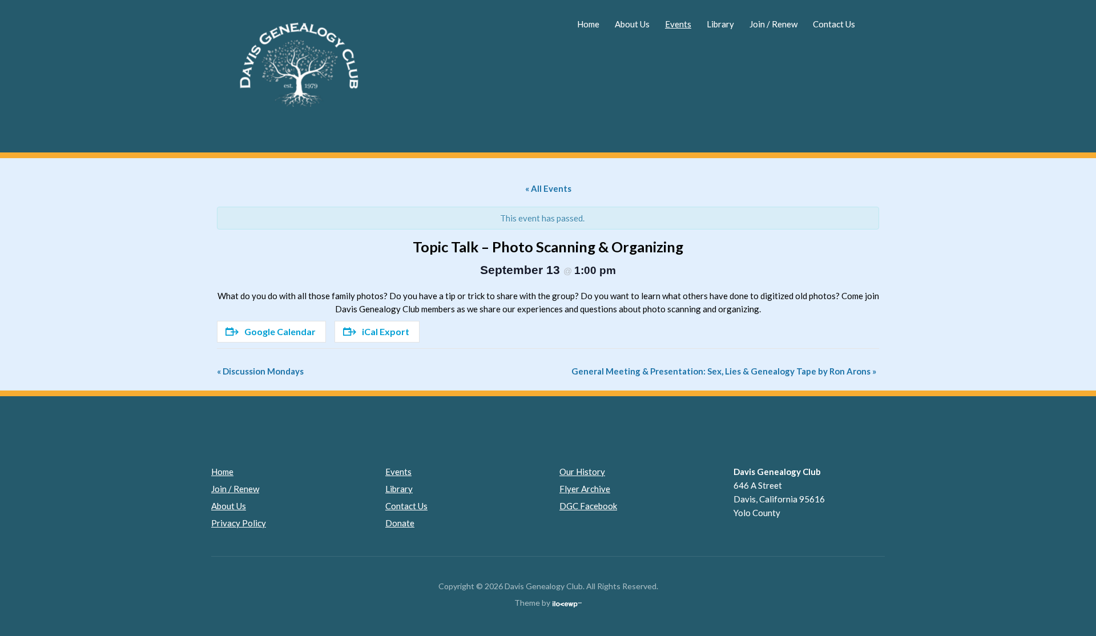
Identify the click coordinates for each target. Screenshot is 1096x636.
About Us (632, 24)
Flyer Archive (584, 489)
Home (588, 24)
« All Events (548, 188)
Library (720, 24)
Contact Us (834, 24)
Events (678, 24)
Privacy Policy (238, 523)
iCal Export (385, 331)
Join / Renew (773, 24)
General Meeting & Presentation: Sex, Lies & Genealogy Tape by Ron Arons (723, 371)
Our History (582, 471)
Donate (399, 523)
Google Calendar (280, 331)
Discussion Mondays (260, 371)
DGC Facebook (588, 506)
